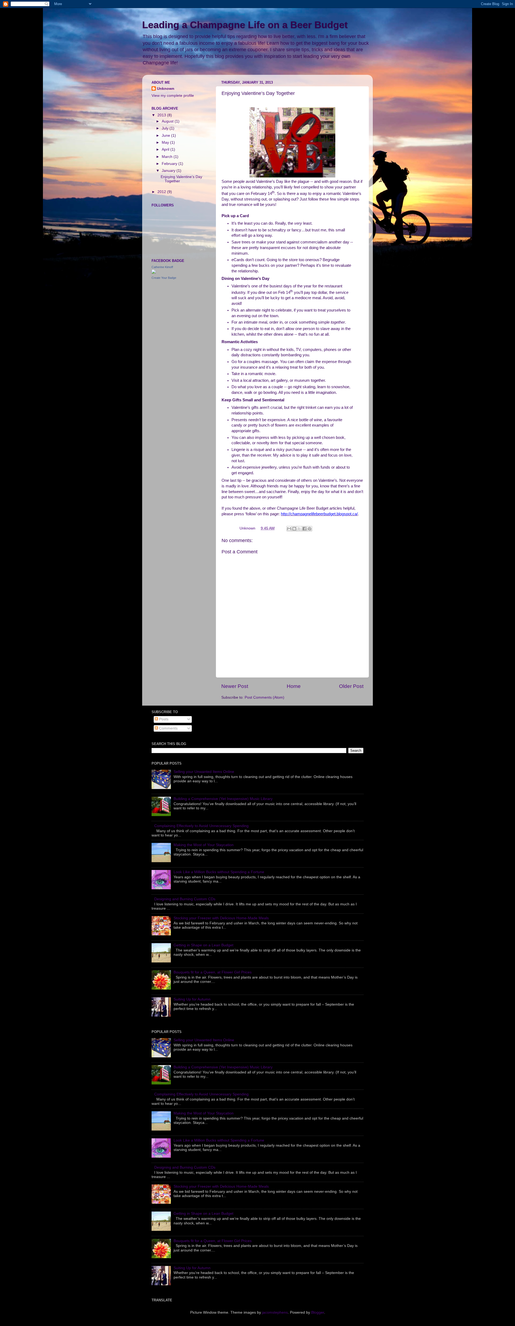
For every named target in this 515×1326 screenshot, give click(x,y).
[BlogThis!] (294, 528)
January (169, 171)
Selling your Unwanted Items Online (204, 772)
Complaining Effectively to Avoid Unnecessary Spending (201, 826)
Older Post (351, 686)
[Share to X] (299, 528)
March (168, 157)
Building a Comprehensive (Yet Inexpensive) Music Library (223, 799)
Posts (163, 719)
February (170, 164)
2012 (162, 192)
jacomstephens (275, 1312)
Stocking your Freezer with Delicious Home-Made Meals (221, 918)
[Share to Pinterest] (309, 528)
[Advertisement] (192, 321)
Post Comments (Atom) (264, 697)
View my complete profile (173, 96)
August (168, 121)
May (166, 142)
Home (294, 686)
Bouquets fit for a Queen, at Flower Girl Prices (213, 972)
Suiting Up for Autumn (192, 999)
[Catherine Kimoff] (154, 273)
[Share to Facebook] (304, 528)
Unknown (165, 89)
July (166, 128)
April (166, 149)
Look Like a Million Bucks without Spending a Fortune (219, 872)
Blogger (317, 1312)
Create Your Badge (164, 277)
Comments (168, 728)
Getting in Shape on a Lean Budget (203, 945)
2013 (162, 115)
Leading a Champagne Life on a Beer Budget (245, 24)
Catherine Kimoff (162, 267)
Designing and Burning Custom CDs (184, 899)
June (166, 136)
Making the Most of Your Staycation (204, 845)
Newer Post (234, 686)
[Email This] (289, 528)
